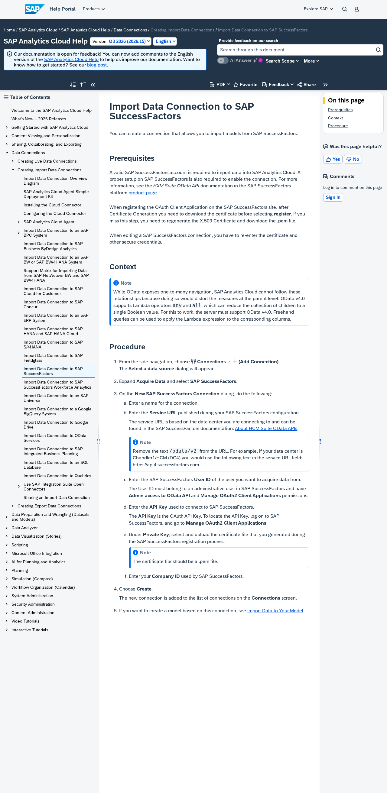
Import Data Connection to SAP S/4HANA (53, 344)
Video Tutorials (25, 621)
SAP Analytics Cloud (38, 30)
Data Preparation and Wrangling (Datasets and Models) (50, 517)
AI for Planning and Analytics (38, 561)
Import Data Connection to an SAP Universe (56, 398)
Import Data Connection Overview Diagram (55, 181)
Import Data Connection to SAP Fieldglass (53, 358)
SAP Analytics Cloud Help (85, 30)
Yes (333, 159)
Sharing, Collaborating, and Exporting (46, 144)
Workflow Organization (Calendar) (43, 587)
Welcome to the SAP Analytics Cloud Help (51, 110)
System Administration (32, 595)
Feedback (275, 84)
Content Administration (32, 612)
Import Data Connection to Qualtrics (57, 475)
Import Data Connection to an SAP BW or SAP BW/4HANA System (56, 259)
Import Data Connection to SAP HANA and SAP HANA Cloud (53, 331)
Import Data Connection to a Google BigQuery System (58, 411)
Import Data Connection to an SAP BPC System (56, 233)
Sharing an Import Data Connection (57, 497)
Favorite (245, 84)
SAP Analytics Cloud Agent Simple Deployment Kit (56, 194)
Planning (19, 570)
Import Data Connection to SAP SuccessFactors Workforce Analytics (57, 384)
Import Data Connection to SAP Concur (53, 304)
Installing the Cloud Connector (52, 204)
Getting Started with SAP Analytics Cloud (49, 127)
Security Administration (33, 604)
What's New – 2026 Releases (38, 118)
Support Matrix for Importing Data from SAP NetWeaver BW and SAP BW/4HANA (56, 275)
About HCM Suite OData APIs (266, 428)
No (352, 159)
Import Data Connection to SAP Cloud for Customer (53, 291)
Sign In (333, 197)
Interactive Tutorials (29, 629)
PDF (218, 84)
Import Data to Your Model (275, 610)
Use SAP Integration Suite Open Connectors (54, 486)
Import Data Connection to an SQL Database (56, 465)
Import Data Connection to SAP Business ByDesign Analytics (53, 246)
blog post (97, 64)
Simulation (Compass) (32, 578)
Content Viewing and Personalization (45, 135)
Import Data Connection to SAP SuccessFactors (53, 371)
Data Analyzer (24, 527)
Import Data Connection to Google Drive (56, 424)
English (163, 41)
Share (306, 84)
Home (9, 30)
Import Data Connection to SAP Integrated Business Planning (53, 451)
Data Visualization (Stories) (36, 536)
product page (142, 192)
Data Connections (130, 30)
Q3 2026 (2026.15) (119, 41)
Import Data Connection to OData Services (55, 438)
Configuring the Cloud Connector (55, 213)
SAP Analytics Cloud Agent (49, 221)
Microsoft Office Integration (36, 553)
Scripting (19, 544)
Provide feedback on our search (248, 40)
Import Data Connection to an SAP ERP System (56, 317)
